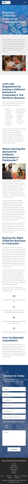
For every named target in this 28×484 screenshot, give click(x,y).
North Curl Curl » (14, 467)
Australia (9, 476)
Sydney (15, 476)
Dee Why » (14, 472)
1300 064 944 (7, 381)
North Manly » (14, 469)
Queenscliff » (14, 465)
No (7, 427)
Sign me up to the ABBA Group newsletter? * (14, 422)
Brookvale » (14, 471)
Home (2, 476)
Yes (7, 425)
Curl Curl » (14, 464)
